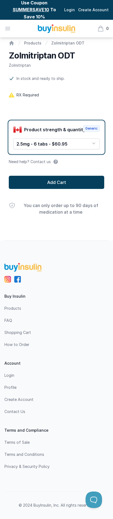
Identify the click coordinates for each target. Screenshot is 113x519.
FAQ (8, 320)
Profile (10, 387)
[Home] (11, 43)
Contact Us (14, 411)
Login (69, 9)
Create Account (93, 9)
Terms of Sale (17, 442)
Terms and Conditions (24, 454)
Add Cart (56, 182)
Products (32, 43)
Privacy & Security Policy (27, 466)
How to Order (16, 344)
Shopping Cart (17, 332)
